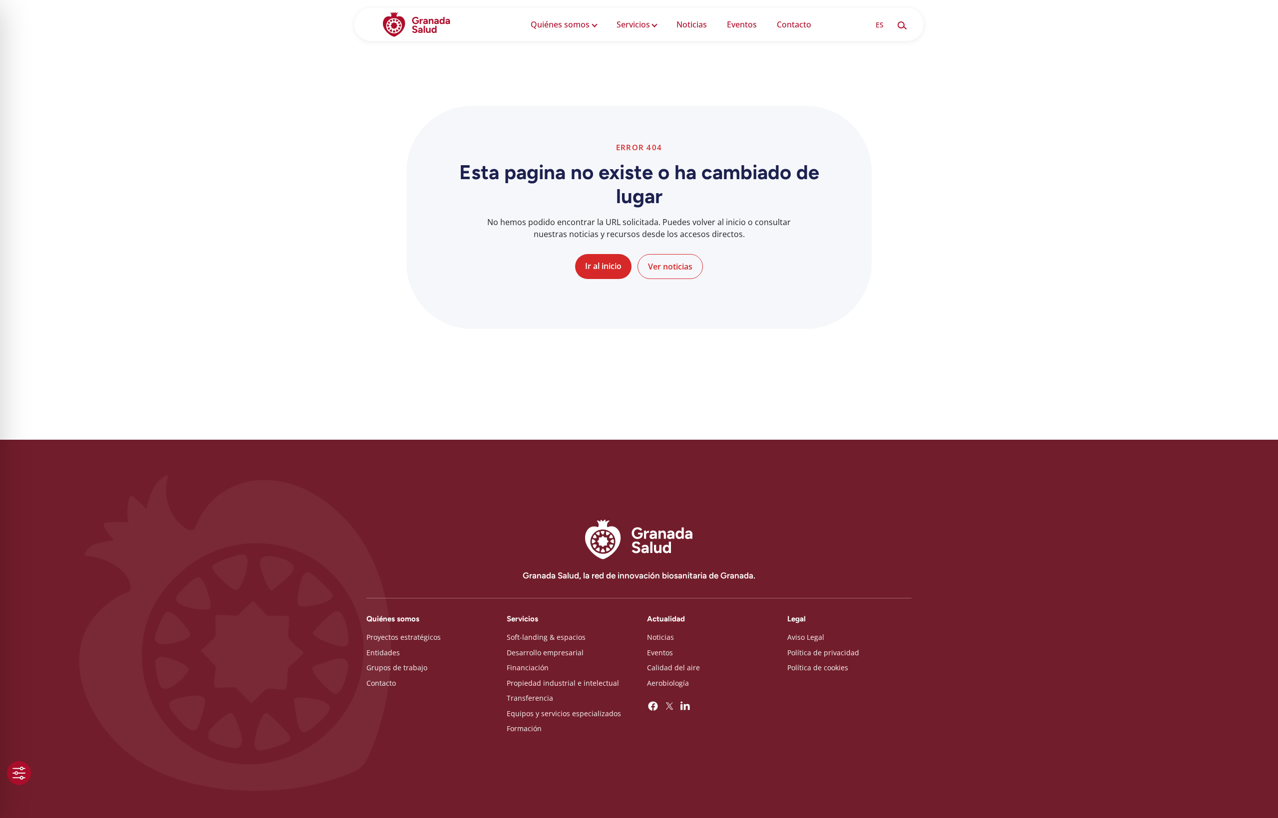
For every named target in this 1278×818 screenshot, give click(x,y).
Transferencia (530, 698)
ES (880, 24)
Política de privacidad (823, 652)
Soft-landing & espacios (546, 637)
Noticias (691, 24)
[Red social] (653, 706)
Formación (524, 728)
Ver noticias (670, 266)
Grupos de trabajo (396, 667)
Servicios (633, 24)
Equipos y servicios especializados (564, 713)
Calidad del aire (673, 667)
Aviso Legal (805, 637)
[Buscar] (902, 24)
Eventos (742, 24)
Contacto (794, 24)
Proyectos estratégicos (403, 637)
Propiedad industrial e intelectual (563, 683)
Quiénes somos (560, 24)
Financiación (528, 667)
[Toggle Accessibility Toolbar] (19, 773)
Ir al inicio (603, 266)
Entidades (383, 652)
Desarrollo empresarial (545, 652)
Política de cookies (817, 667)
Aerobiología (668, 683)
